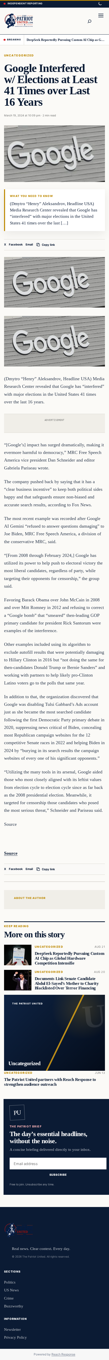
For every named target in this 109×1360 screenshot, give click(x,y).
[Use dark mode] (99, 4)
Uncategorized (19, 55)
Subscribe (58, 1175)
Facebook (16, 244)
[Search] (89, 20)
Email (29, 244)
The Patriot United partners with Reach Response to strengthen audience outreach (50, 1082)
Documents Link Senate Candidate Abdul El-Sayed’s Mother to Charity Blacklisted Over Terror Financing (67, 983)
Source (10, 853)
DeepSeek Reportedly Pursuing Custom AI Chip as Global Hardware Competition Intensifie (66, 40)
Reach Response (63, 1354)
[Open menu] (100, 20)
